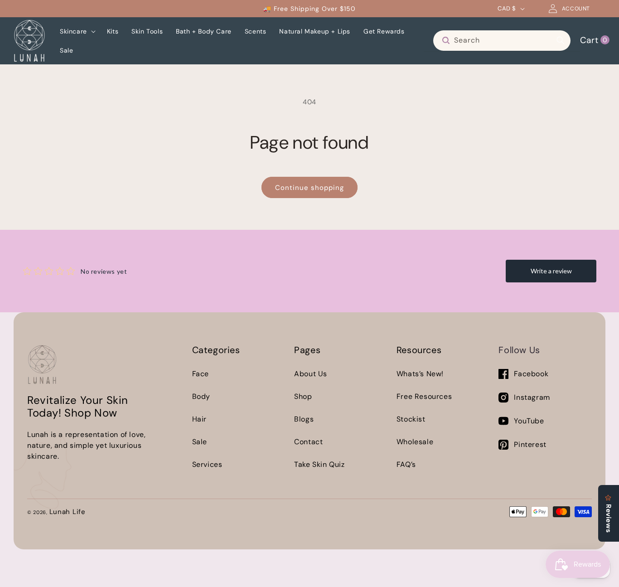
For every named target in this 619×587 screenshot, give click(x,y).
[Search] (561, 40)
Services (207, 464)
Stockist (411, 419)
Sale (199, 441)
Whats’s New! (420, 373)
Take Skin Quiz (319, 464)
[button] (76, 31)
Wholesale (415, 441)
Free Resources (424, 396)
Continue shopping (309, 187)
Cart (593, 39)
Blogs (304, 419)
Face (200, 373)
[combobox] (502, 40)
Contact (308, 441)
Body (201, 396)
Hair (199, 419)
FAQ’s (406, 464)
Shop (303, 396)
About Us (310, 373)
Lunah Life (67, 511)
